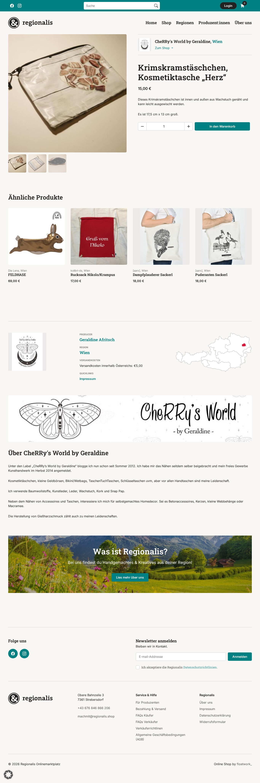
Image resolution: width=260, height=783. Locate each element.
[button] (8, 774)
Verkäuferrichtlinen (149, 728)
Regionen (185, 22)
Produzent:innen (214, 22)
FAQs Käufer (144, 715)
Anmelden (239, 657)
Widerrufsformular (212, 722)
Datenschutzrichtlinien (200, 667)
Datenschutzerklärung (215, 715)
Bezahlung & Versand (151, 709)
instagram (19, 6)
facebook (12, 6)
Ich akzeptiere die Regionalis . (179, 667)
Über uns (243, 22)
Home (151, 22)
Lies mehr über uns (130, 577)
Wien (217, 41)
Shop (166, 22)
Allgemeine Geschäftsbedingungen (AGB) (160, 737)
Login (228, 6)
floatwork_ (244, 764)
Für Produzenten (147, 702)
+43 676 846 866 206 (94, 708)
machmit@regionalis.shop (96, 716)
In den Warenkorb (222, 126)
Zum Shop (163, 48)
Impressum (88, 379)
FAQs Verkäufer (147, 722)
